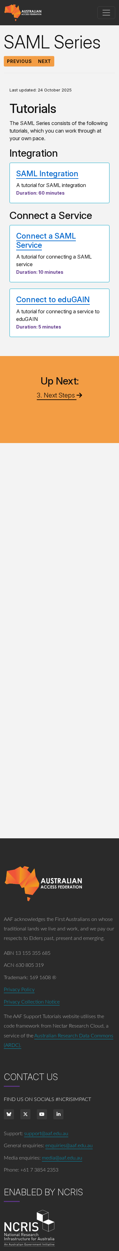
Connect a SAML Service (46, 240)
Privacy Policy (19, 989)
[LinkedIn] (58, 1114)
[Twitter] (25, 1114)
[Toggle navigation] (106, 12)
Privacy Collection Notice (32, 1001)
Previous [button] (19, 61)
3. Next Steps (56, 395)
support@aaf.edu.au (46, 1133)
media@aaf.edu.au (62, 1157)
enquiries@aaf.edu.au (69, 1145)
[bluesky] (9, 1114)
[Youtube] (42, 1114)
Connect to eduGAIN (53, 299)
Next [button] (44, 61)
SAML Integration (47, 173)
